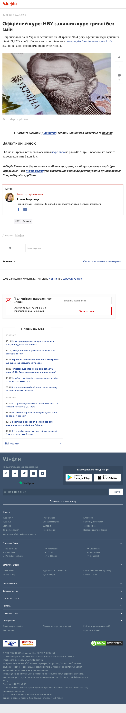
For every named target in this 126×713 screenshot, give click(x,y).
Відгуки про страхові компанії (57, 626)
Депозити (47, 526)
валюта (110, 152)
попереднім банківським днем (85, 41)
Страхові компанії (91, 630)
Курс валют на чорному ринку (97, 570)
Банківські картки (51, 522)
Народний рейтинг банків (95, 530)
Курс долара (49, 518)
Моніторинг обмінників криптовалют (19, 534)
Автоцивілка (8, 630)
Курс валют (8, 518)
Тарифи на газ (90, 526)
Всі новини (12, 443)
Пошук (116, 492)
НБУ (109, 41)
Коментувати (34, 248)
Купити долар (9, 574)
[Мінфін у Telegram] (15, 473)
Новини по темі (32, 329)
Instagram (49, 132)
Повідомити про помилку (63, 501)
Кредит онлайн (50, 530)
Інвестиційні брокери (93, 522)
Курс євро (88, 518)
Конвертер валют (11, 530)
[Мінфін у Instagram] (33, 473)
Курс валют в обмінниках (55, 570)
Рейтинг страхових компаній (96, 626)
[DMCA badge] (106, 644)
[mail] (25, 209)
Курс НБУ (7, 522)
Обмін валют (9, 570)
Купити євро (49, 574)
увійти (53, 278)
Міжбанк (7, 526)
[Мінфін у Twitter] (24, 473)
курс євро (58, 152)
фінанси (107, 132)
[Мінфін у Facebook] (6, 473)
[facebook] (18, 209)
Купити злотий (90, 574)
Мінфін (19, 235)
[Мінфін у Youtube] (42, 473)
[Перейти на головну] (10, 4)
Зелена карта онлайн (13, 626)
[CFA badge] (44, 643)
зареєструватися (73, 278)
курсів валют (34, 170)
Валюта (27, 221)
